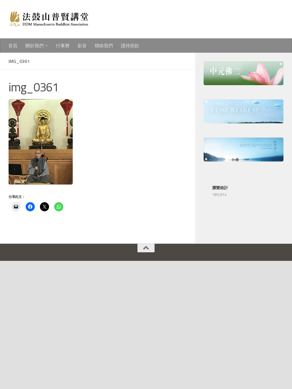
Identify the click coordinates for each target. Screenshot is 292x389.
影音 (82, 45)
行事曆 (63, 45)
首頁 (12, 45)
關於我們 (34, 45)
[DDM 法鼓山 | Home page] (49, 19)
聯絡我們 (104, 45)
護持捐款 (130, 45)
